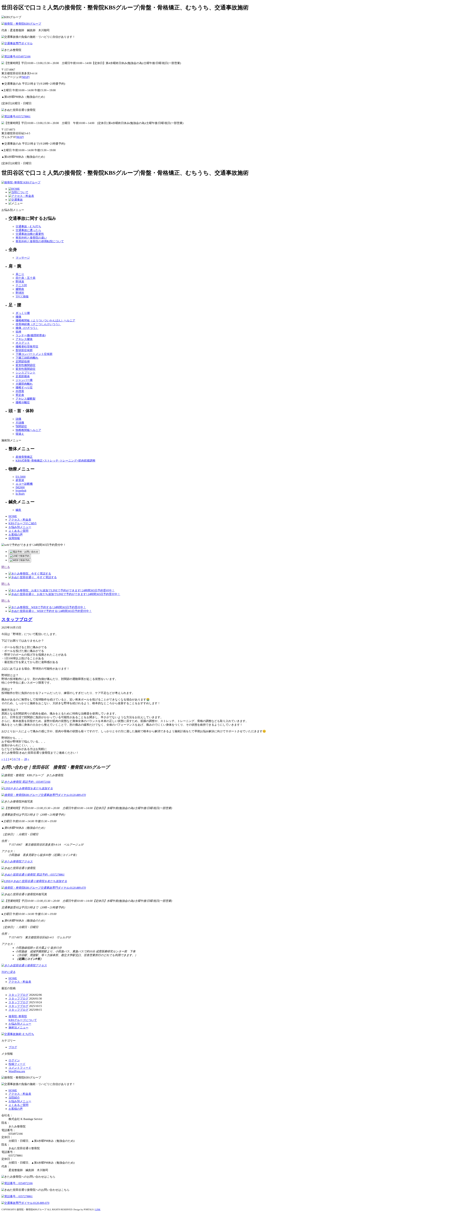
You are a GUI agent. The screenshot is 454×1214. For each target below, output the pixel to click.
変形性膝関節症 (25, 365)
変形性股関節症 (25, 368)
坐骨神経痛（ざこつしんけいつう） (38, 324)
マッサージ (23, 257)
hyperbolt (21, 490)
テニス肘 (21, 285)
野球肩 (20, 281)
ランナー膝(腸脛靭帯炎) (31, 335)
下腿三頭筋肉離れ (27, 357)
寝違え (20, 433)
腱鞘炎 (20, 289)
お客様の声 (16, 534)
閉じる (5, 567)
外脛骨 (20, 391)
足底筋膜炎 (23, 376)
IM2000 (20, 487)
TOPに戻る (8, 971)
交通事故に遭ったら (28, 230)
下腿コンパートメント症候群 (34, 353)
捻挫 (18, 331)
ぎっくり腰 (23, 312)
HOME (13, 516)
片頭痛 (20, 422)
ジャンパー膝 (24, 380)
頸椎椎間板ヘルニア (28, 430)
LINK (97, 1209)
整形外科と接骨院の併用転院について (40, 241)
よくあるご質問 (18, 530)
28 (25, 759)
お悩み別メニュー (20, 527)
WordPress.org (17, 1071)
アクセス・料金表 (20, 519)
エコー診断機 (24, 483)
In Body (20, 493)
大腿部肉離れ (24, 383)
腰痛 (18, 316)
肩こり (20, 274)
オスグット (23, 342)
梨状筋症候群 (24, 350)
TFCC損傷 (22, 296)
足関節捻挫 (23, 361)
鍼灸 (18, 509)
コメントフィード (20, 1067)
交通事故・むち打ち (28, 226)
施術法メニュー (18, 1027)
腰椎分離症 (23, 402)
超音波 (20, 480)
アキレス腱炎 (24, 339)
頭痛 (18, 418)
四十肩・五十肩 (25, 277)
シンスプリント (25, 372)
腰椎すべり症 (24, 387)
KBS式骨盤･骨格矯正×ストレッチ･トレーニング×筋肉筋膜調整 (55, 460)
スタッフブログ (16, 619)
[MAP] (25, 77)
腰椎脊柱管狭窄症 (27, 346)
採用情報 (14, 538)
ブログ (13, 1047)
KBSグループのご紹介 (23, 523)
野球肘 (20, 292)
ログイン (14, 1060)
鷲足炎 (20, 394)
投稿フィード (17, 1064)
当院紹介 (14, 1097)
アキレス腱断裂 (25, 398)
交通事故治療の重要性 (30, 233)
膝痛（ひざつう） (27, 327)
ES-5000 (21, 476)
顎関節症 (21, 426)
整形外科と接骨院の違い (31, 237)
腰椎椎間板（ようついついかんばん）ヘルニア (45, 320)
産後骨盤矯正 (24, 456)
